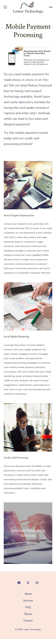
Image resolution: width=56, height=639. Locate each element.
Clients (28, 614)
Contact (28, 620)
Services (28, 600)
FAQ (28, 607)
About (28, 594)
